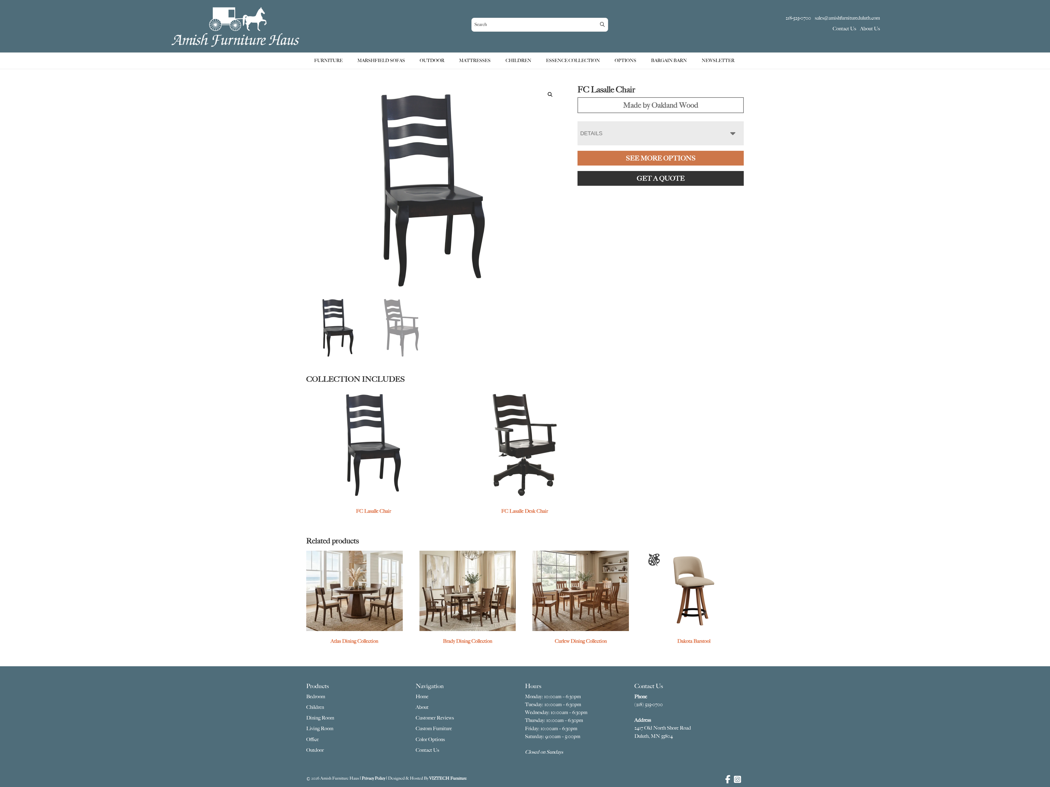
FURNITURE (328, 60)
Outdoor (315, 750)
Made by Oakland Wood (660, 105)
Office (312, 739)
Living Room (319, 729)
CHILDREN (518, 60)
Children (315, 707)
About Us (870, 29)
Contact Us (844, 29)
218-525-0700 (798, 18)
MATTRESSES (475, 60)
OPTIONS (625, 60)
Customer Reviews (435, 718)
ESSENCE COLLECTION (573, 60)
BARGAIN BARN (669, 60)
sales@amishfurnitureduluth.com (847, 18)
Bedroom (315, 697)
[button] (550, 94)
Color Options (430, 739)
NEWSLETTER (718, 60)
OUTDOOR (432, 60)
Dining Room (320, 718)
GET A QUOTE (661, 178)
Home (422, 697)
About (422, 707)
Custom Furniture (434, 729)
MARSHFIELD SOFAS (381, 60)
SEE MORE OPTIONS (661, 158)
